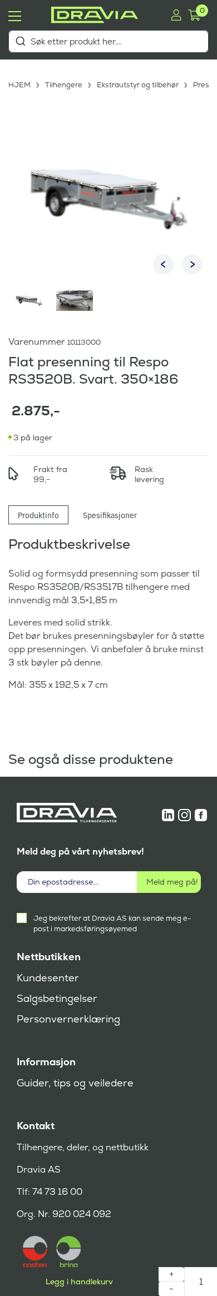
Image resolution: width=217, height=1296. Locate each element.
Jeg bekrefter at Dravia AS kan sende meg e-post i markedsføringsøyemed (112, 923)
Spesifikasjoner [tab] (110, 514)
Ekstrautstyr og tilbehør (138, 85)
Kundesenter (48, 978)
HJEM (19, 85)
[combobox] (108, 41)
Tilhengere (63, 85)
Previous (163, 264)
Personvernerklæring (68, 1019)
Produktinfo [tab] (38, 514)
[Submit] (20, 41)
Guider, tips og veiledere (75, 1083)
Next (192, 264)
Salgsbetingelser (57, 998)
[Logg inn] (176, 15)
